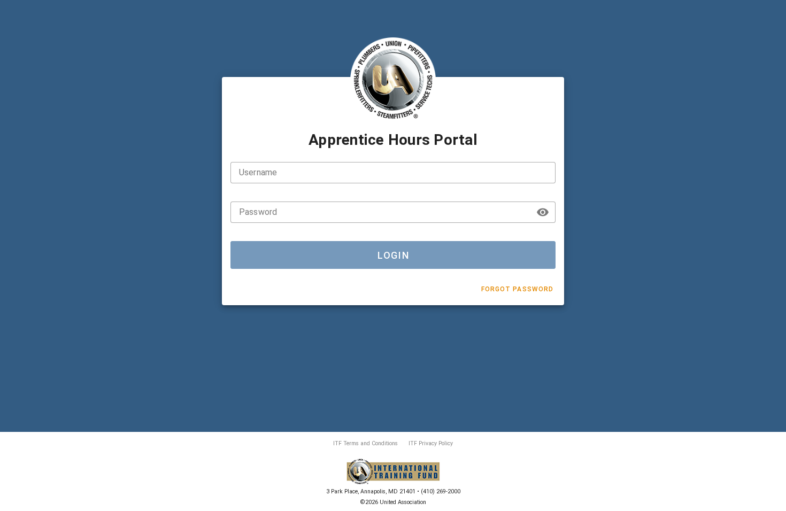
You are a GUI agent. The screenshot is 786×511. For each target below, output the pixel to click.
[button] (542, 212)
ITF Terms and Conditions (365, 443)
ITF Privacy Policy (431, 443)
